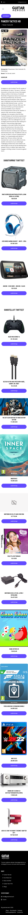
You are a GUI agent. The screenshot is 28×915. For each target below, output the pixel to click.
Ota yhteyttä (13, 910)
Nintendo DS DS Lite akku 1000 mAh (14, 514)
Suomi (4, 2)
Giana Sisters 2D (14, 649)
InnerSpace (14, 478)
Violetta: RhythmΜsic (14, 556)
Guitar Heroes (7, 875)
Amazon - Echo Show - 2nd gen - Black (14, 286)
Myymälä (6, 16)
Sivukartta (20, 912)
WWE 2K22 (14, 758)
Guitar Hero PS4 (8, 883)
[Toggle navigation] (3, 9)
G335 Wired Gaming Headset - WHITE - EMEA (14, 241)
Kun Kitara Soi (7, 878)
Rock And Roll (7, 880)
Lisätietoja (14, 82)
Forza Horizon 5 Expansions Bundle (14, 706)
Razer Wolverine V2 (14, 337)
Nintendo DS (21, 69)
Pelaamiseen (11, 69)
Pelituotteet (4, 71)
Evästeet (20, 910)
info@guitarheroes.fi (22, 2)
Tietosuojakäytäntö (10, 912)
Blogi (5, 886)
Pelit (16, 69)
